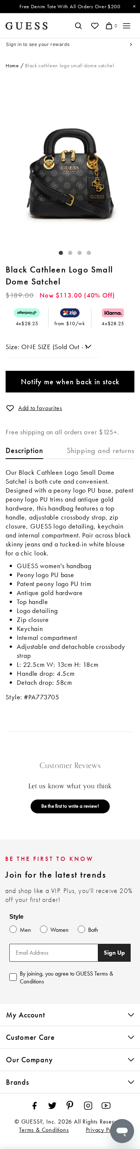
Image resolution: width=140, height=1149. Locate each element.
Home (12, 65)
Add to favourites (40, 408)
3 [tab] (76, 251)
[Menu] (126, 26)
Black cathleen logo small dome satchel (69, 65)
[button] (10, 408)
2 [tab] (66, 251)
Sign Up (114, 953)
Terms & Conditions (44, 1130)
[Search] (78, 26)
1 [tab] (57, 251)
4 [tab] (85, 251)
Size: (13, 346)
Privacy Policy (103, 1130)
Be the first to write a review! (70, 806)
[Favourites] (94, 26)
